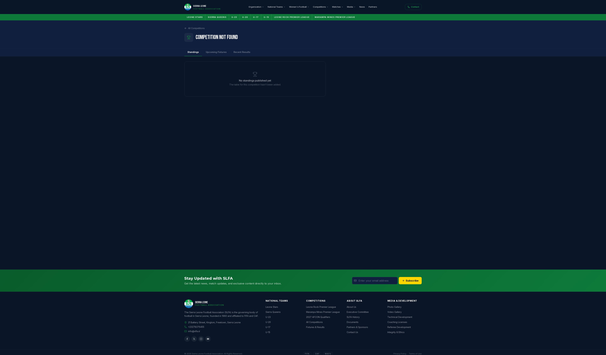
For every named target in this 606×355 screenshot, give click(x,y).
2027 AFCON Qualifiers (318, 317)
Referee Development (399, 327)
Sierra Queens (217, 17)
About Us (351, 307)
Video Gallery (394, 312)
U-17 (255, 17)
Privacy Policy (399, 353)
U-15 (266, 17)
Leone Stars (195, 17)
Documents (352, 322)
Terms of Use (415, 353)
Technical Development (399, 317)
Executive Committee (358, 312)
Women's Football (298, 7)
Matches (336, 7)
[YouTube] (208, 339)
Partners (373, 7)
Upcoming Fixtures (216, 52)
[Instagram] (201, 339)
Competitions (319, 7)
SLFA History (353, 317)
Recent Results (242, 52)
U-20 (245, 17)
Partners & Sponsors (357, 327)
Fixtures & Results (315, 327)
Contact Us (352, 332)
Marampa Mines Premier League (335, 17)
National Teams (275, 7)
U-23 (234, 17)
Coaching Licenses (397, 322)
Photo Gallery (394, 307)
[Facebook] (187, 339)
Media (350, 7)
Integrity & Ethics (395, 332)
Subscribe (412, 280)
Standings (193, 52)
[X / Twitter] (194, 339)
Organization (255, 7)
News (362, 7)
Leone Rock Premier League (291, 17)
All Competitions (196, 28)
